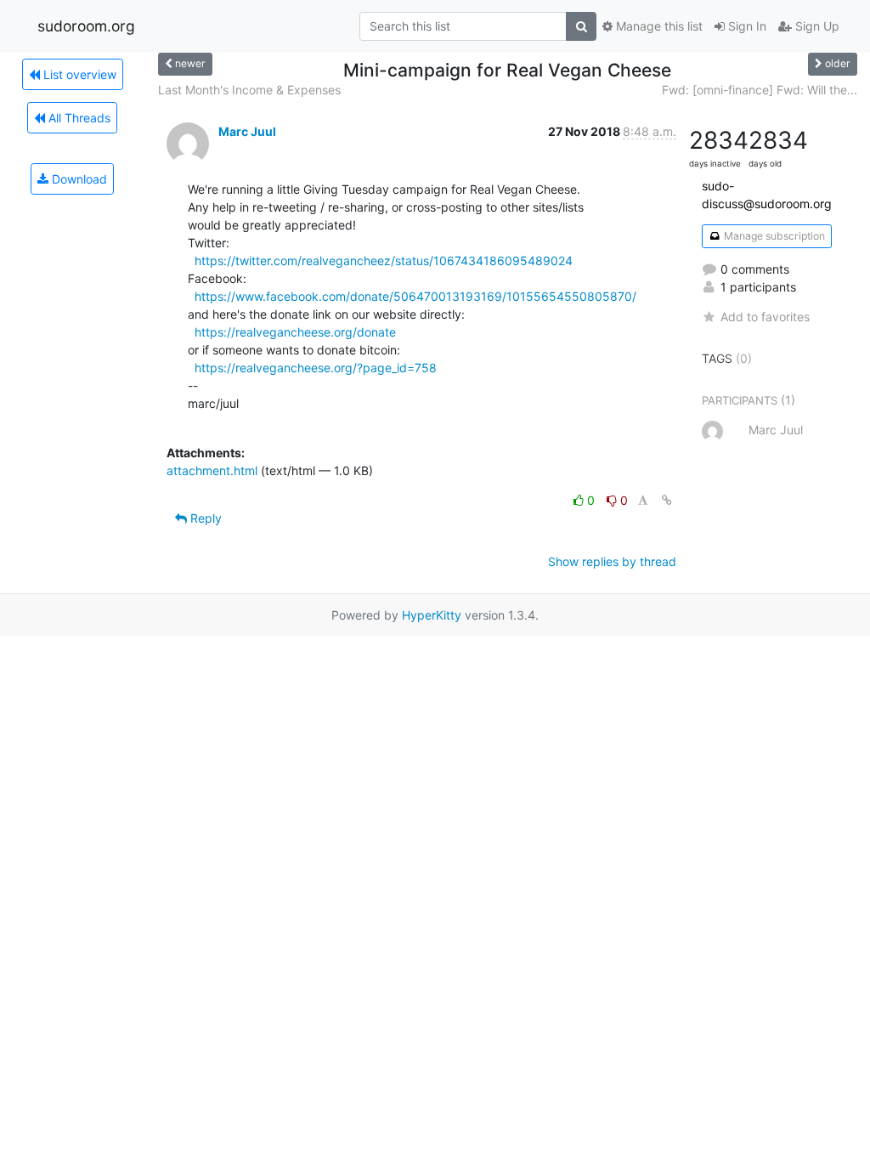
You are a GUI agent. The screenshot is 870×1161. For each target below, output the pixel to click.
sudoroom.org (86, 26)
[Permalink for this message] (667, 500)
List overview (78, 74)
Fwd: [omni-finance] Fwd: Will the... (759, 89)
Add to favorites (765, 316)
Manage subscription (773, 235)
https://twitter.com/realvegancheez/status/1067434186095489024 (384, 260)
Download (77, 179)
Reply (204, 518)
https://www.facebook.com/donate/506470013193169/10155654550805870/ (415, 296)
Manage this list (658, 26)
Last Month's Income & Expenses (249, 89)
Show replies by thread (612, 561)
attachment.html (212, 470)
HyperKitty (431, 615)
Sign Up (815, 26)
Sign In (745, 26)
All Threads (77, 117)
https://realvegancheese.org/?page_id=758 (316, 367)
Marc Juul (247, 131)
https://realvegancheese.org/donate (295, 332)
